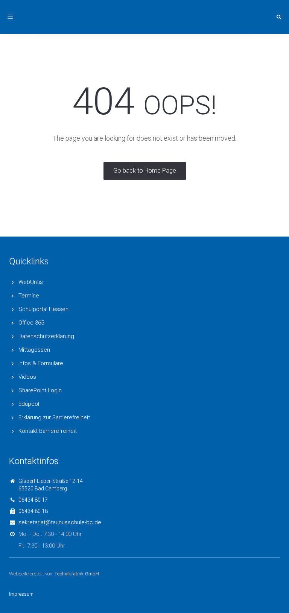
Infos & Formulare (40, 363)
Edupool (28, 404)
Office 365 (31, 322)
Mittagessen (34, 349)
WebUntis (30, 282)
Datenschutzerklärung (46, 336)
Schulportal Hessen (43, 309)
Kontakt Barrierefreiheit (47, 431)
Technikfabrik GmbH (77, 574)
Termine (28, 295)
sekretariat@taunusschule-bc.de (59, 522)
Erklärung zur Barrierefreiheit (54, 417)
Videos (27, 376)
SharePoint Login (40, 390)
